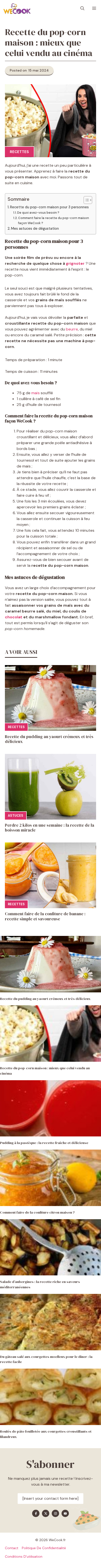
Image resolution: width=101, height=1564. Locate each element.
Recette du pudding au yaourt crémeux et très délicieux (49, 739)
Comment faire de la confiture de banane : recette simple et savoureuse (45, 916)
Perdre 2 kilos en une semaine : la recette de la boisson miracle (49, 827)
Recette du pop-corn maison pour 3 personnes (50, 207)
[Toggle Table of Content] (85, 200)
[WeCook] (16, 8)
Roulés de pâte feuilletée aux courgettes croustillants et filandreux (45, 1434)
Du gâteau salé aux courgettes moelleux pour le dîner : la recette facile (46, 1359)
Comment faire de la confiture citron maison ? (37, 1212)
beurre (72, 329)
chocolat (13, 617)
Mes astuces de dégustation (35, 228)
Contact (11, 1548)
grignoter (75, 263)
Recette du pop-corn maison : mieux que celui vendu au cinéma (45, 1071)
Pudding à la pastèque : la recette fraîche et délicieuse (44, 1142)
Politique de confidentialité (44, 1548)
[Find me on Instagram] (55, 1513)
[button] (82, 8)
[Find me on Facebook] (35, 1513)
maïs (35, 392)
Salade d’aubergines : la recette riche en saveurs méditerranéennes (40, 1284)
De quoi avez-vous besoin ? (38, 212)
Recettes (19, 151)
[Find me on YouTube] (65, 1513)
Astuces (15, 816)
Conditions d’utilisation (23, 1556)
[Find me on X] (45, 1513)
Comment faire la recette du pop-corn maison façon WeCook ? (53, 220)
